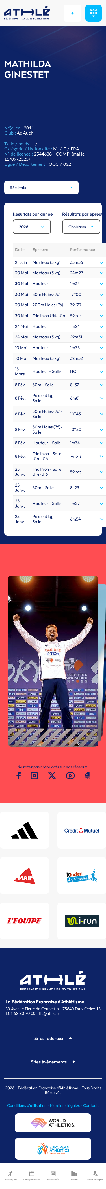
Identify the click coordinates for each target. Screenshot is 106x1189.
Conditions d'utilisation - (28, 1105)
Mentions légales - (66, 1105)
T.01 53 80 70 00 (20, 1013)
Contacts (91, 1105)
